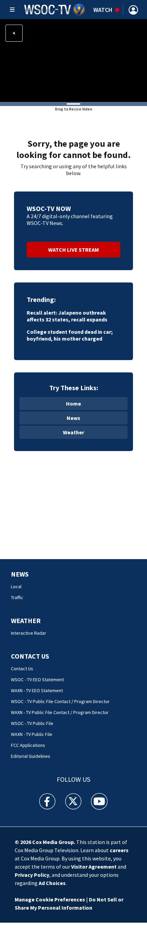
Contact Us (30, 656)
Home (73, 403)
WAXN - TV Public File (31, 734)
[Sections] (12, 9)
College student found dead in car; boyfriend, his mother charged (70, 335)
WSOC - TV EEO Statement (37, 679)
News (73, 417)
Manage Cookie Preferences (50, 899)
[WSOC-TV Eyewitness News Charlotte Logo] (54, 9)
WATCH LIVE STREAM (73, 249)
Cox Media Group (53, 842)
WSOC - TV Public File (32, 723)
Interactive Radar (28, 633)
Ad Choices (52, 883)
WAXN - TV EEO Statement (37, 690)
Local (16, 586)
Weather (73, 432)
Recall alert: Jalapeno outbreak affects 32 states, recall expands (67, 316)
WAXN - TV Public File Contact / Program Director (60, 712)
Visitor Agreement (94, 866)
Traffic (17, 597)
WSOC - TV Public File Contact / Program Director (60, 701)
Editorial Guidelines (30, 756)
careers (119, 850)
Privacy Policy (32, 874)
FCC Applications (28, 745)
